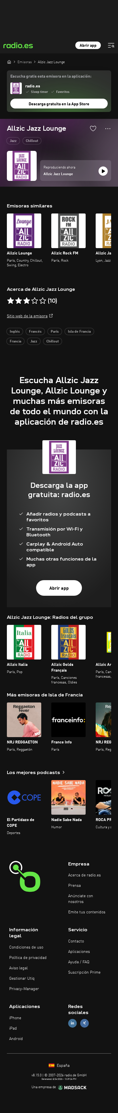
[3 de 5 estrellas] (27, 301)
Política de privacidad (28, 958)
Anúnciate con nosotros (80, 899)
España (63, 1066)
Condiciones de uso (26, 947)
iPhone (15, 1018)
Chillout (32, 141)
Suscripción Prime (84, 972)
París (55, 331)
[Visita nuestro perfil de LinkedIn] (72, 1023)
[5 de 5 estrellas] (43, 301)
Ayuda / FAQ (78, 962)
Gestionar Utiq (22, 979)
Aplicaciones (79, 952)
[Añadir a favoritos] (93, 128)
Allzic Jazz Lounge (58, 174)
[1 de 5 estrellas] (11, 301)
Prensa (74, 886)
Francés (35, 331)
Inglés (15, 331)
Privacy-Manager (24, 989)
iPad (13, 1028)
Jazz (13, 141)
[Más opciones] (108, 128)
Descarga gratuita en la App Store (59, 104)
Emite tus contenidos (86, 912)
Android (16, 1039)
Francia (15, 341)
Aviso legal (18, 968)
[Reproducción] (103, 171)
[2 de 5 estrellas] (19, 301)
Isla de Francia (79, 331)
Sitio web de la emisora (27, 316)
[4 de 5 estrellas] (35, 301)
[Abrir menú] (111, 45)
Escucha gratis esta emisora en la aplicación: (50, 76)
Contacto (76, 941)
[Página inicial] (9, 61)
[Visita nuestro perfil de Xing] (84, 1023)
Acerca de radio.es (84, 875)
